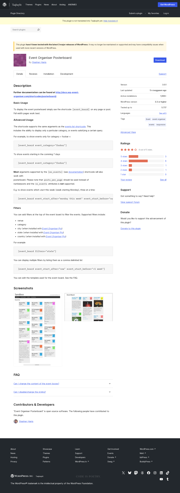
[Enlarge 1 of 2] (58, 296)
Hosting (14, 457)
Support (162, 74)
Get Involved (113, 449)
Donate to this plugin (131, 228)
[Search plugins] (38, 29)
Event (148, 119)
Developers (80, 457)
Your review (126, 179)
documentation (76, 172)
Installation (48, 74)
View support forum (130, 202)
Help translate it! (110, 21)
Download (160, 60)
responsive (160, 125)
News (13, 453)
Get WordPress (167, 4)
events (151, 125)
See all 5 (162, 113)
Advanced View (128, 132)
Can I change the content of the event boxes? (36, 383)
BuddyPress (146, 461)
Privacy (14, 461)
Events (110, 453)
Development (66, 74)
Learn (77, 449)
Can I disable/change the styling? (30, 392)
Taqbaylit (39, 476)
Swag (111, 461)
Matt (143, 453)
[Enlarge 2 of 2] (109, 296)
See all (163, 179)
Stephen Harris (39, 62)
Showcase (47, 449)
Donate (112, 457)
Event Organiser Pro (52, 228)
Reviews (33, 74)
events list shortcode (75, 126)
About (13, 449)
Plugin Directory (18, 13)
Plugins (46, 457)
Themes (46, 453)
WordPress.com (148, 449)
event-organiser (158, 119)
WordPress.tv (82, 461)
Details (19, 74)
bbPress (144, 457)
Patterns (46, 461)
